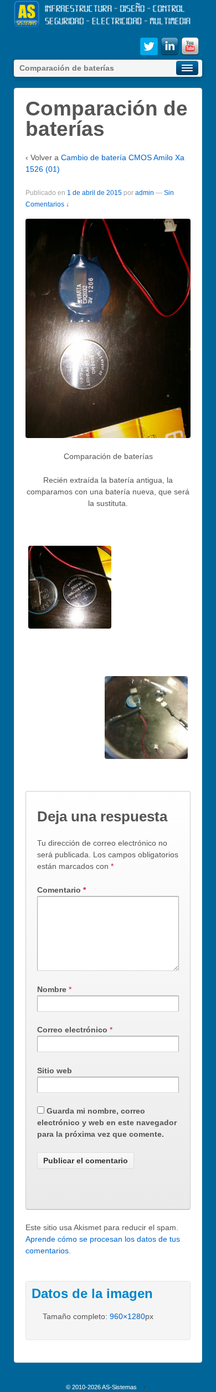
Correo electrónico (72, 1029)
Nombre (51, 989)
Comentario (61, 889)
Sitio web (54, 1070)
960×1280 (127, 1316)
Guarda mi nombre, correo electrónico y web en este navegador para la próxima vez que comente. (107, 1122)
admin (144, 193)
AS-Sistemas (119, 1387)
